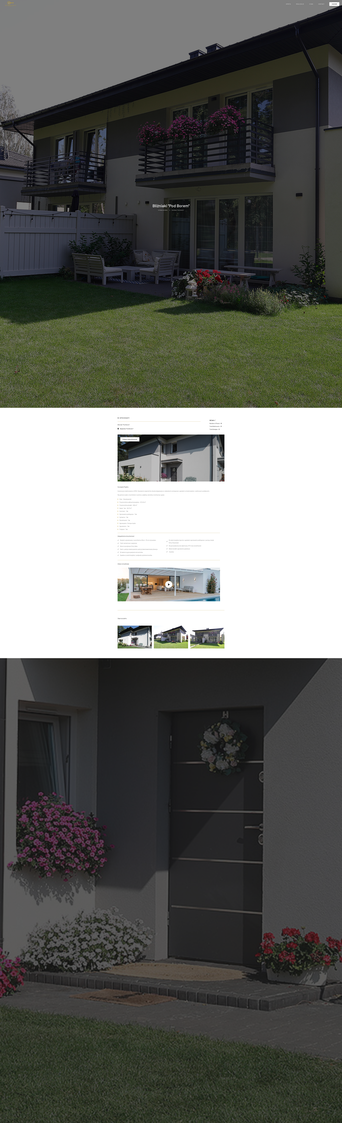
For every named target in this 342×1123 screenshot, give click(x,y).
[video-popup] (168, 584)
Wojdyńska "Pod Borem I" (127, 428)
